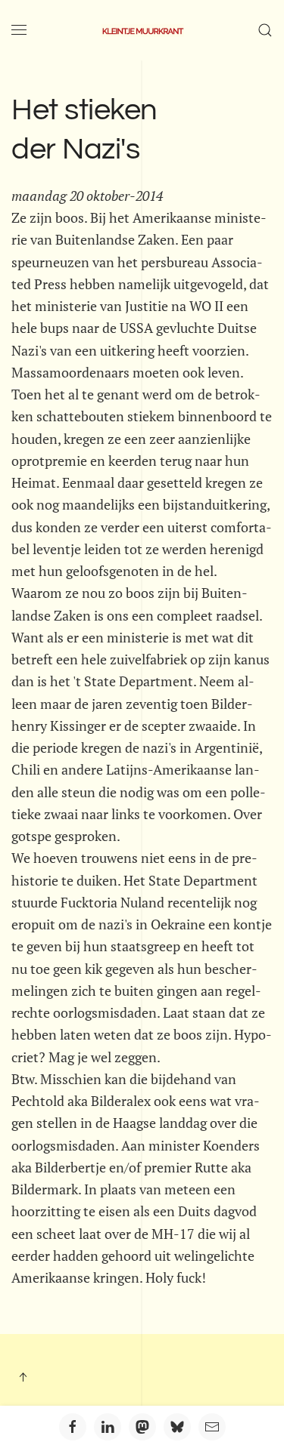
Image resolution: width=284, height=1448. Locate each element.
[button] (19, 30)
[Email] (212, 1426)
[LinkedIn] (107, 1426)
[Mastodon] (142, 1426)
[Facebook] (72, 1426)
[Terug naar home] (142, 30)
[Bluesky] (177, 1426)
